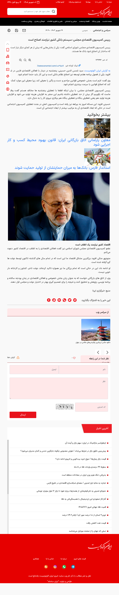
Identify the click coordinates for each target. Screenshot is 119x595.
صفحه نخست (107, 21)
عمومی (85, 30)
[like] (74, 358)
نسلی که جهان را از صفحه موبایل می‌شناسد (87, 531)
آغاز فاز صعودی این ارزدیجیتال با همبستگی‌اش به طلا (83, 499)
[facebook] (48, 300)
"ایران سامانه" (53, 581)
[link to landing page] (100, 12)
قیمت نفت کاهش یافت (96, 523)
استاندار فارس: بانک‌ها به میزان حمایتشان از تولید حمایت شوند (62, 168)
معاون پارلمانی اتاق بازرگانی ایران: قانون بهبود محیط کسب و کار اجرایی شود (58, 142)
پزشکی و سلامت (26, 21)
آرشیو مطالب (60, 2)
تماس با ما (98, 2)
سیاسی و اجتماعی (71, 21)
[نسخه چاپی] (9, 30)
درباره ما (109, 2)
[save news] (16, 30)
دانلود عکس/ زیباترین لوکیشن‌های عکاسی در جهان (93, 342)
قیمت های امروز (80, 559)
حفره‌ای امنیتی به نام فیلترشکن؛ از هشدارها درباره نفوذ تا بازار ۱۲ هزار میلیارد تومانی (71, 491)
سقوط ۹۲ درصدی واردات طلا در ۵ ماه (90, 467)
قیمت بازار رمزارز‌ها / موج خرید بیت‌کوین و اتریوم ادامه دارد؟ (80, 459)
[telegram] (76, 300)
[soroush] (53, 300)
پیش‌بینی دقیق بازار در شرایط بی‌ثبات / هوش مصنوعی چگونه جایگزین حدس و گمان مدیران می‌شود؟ (63, 451)
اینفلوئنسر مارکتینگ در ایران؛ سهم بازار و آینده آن (85, 443)
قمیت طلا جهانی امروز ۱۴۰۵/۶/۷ (92, 507)
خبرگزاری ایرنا (98, 291)
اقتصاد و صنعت (84, 21)
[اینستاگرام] (55, 567)
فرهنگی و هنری (39, 21)
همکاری (36, 559)
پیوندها (88, 2)
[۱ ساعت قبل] (97, 157)
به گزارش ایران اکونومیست (97, 71)
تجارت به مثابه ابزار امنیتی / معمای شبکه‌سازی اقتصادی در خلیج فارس (76, 483)
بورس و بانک (96, 21)
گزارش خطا (11, 357)
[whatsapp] (63, 300)
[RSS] (46, 566)
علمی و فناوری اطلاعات (55, 21)
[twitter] (68, 300)
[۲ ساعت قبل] (97, 128)
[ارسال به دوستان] (24, 30)
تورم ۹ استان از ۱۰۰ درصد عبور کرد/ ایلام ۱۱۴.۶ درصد (84, 515)
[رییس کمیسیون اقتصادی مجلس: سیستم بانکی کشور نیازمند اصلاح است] (59, 206)
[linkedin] (58, 300)
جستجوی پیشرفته (75, 2)
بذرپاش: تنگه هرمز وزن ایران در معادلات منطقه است (84, 475)
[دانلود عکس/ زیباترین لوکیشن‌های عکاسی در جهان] (95, 329)
